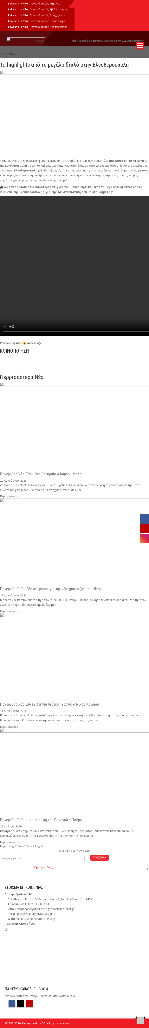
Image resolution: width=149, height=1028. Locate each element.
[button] (74, 358)
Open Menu (140, 45)
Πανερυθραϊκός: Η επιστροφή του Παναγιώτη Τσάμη (41, 820)
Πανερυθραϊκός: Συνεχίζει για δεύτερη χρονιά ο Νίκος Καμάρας (50, 704)
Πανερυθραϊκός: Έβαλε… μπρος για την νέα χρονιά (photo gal (37, 11)
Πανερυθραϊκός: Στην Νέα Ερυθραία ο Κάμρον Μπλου (34, 5)
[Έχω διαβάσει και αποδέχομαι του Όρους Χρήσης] (74, 869)
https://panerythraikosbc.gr (38, 919)
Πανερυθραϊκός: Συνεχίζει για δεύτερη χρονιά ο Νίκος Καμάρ (36, 17)
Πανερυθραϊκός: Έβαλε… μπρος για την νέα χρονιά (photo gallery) (51, 589)
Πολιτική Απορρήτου (20, 923)
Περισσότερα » (9, 496)
